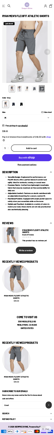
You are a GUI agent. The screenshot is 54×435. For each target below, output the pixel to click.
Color (6, 98)
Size (27, 112)
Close (27, 413)
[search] (9, 6)
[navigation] (12, 88)
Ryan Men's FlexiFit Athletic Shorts (16, 297)
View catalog (3, 6)
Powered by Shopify (37, 427)
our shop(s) (23, 125)
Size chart (48, 112)
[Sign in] (45, 6)
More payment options (27, 164)
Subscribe (49, 405)
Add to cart (31, 148)
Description (10, 172)
